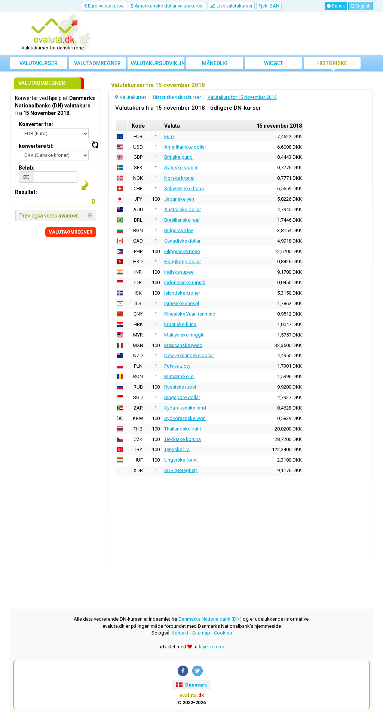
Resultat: (26, 192)
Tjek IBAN (268, 6)
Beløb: (26, 168)
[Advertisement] (237, 34)
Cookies (223, 633)
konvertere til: (36, 146)
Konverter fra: (36, 124)
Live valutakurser (233, 6)
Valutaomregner (97, 63)
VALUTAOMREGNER (70, 232)
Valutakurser (38, 63)
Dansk (338, 6)
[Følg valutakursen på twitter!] (197, 671)
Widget (273, 63)
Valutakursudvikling (157, 63)
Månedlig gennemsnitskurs (215, 64)
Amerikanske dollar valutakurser (169, 6)
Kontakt (180, 633)
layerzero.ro (211, 646)
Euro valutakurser (106, 6)
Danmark (195, 685)
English (362, 6)
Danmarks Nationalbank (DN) (210, 619)
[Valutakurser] (55, 31)
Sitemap (201, 633)
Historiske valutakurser (332, 64)
